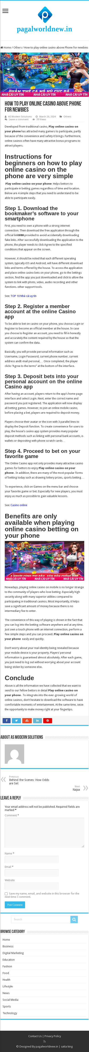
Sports (7, 1006)
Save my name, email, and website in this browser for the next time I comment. (42, 895)
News (6, 993)
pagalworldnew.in (47, 1046)
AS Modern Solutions (20, 116)
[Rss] (44, 1041)
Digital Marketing (13, 953)
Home (7, 47)
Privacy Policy (52, 1036)
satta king (67, 1046)
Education (9, 959)
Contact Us (35, 1036)
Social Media (10, 999)
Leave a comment (19, 119)
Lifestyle (8, 986)
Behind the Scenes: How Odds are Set (29, 780)
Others (17, 47)
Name (9, 853)
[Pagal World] (44, 20)
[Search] (74, 919)
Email (9, 866)
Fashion (7, 966)
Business (8, 946)
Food (6, 973)
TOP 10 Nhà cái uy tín (24, 296)
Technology (10, 1013)
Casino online (19, 505)
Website (10, 880)
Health (6, 979)
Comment (12, 815)
